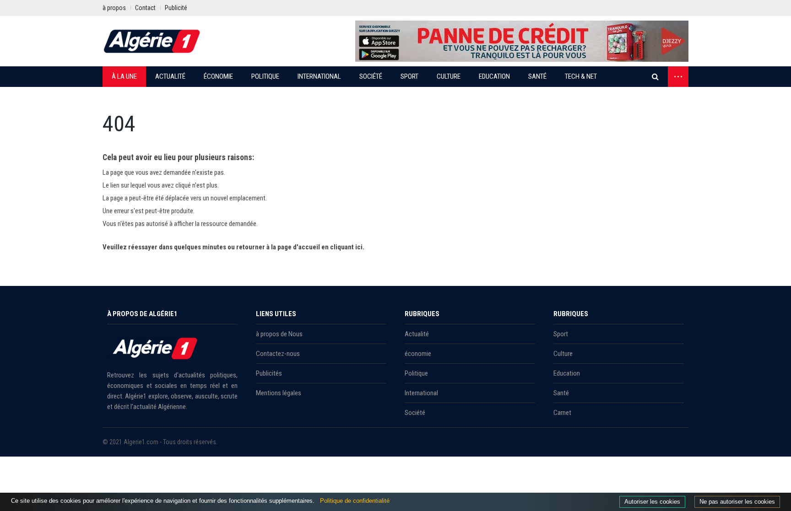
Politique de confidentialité (355, 500)
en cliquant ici (342, 247)
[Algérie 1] (152, 41)
